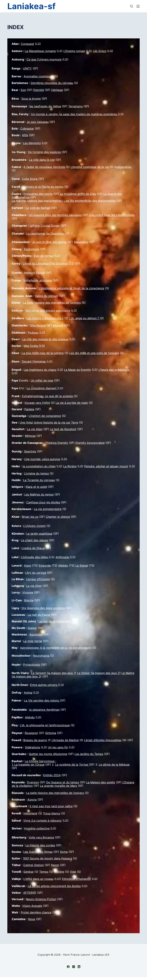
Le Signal (81, 565)
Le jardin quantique (39, 533)
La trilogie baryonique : (40, 761)
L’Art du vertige (35, 572)
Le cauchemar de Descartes (45, 233)
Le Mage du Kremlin (77, 369)
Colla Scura (30, 179)
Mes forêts (31, 346)
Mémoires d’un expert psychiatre (48, 310)
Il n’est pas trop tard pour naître (51, 806)
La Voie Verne (32, 641)
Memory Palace (34, 272)
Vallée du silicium (46, 296)
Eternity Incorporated (90, 443)
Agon (27, 565)
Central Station (33, 865)
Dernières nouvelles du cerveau (52, 83)
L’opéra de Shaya (33, 548)
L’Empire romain (74, 51)
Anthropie (63, 557)
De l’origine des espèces (45, 152)
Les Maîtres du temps (39, 494)
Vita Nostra (38, 325)
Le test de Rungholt (63, 429)
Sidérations (32, 747)
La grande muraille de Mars (58, 785)
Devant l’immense (34, 361)
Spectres (30, 451)
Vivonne (27, 592)
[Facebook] (68, 966)
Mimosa (30, 436)
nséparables (123, 167)
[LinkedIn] (79, 966)
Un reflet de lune (42, 380)
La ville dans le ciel (42, 160)
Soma (64, 852)
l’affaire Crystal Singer (44, 225)
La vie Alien (34, 429)
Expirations (31, 249)
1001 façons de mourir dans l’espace (47, 858)
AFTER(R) (29, 892)
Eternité (38, 90)
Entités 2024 (52, 775)
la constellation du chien (39, 466)
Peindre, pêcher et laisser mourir (106, 466)
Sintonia (50, 733)
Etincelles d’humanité (76, 879)
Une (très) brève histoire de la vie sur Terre (49, 422)
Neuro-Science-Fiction (41, 899)
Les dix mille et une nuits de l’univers (94, 353)
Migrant (58, 325)
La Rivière (70, 466)
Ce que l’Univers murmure (44, 59)
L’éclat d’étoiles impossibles (102, 740)
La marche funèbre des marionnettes (37, 200)
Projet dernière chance (36, 912)
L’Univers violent (34, 526)
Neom (55, 865)
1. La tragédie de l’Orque (28, 764)
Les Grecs (99, 51)
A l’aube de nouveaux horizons (44, 167)
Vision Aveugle (32, 906)
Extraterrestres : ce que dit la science (48, 396)
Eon (23, 90)
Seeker (32, 628)
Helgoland (30, 813)
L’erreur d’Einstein (38, 579)
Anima (28, 692)
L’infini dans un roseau (38, 879)
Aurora (32, 799)
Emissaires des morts (38, 194)
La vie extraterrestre (47, 509)
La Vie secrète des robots (42, 700)
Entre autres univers (44, 685)
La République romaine (40, 51)
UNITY (27, 68)
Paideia (29, 409)
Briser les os (30, 516)
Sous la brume (31, 98)
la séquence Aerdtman (44, 709)
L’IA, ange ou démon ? (84, 318)
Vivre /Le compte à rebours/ (42, 820)
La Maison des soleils (100, 782)
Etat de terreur (44, 256)
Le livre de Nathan (38, 208)
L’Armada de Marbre (65, 740)
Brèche (29, 600)
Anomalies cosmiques (38, 76)
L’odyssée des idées (35, 557)
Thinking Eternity (56, 443)
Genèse (28, 871)
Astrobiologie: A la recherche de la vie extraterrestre (55, 647)
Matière (59, 871)
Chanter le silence (58, 516)
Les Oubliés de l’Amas (38, 852)
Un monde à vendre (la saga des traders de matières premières (74, 114)
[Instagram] (73, 966)
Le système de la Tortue (72, 764)
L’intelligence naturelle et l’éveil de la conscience (71, 288)
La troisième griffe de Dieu (78, 194)
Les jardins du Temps (89, 754)
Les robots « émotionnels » (45, 318)
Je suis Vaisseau (38, 122)
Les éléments (32, 143)
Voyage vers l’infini (37, 403)
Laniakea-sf (31, 6)
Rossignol (31, 733)
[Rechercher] (131, 6)
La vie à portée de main (72, 403)
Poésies (33, 332)
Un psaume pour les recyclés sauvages (55, 215)
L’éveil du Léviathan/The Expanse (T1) (48, 263)
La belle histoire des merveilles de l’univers (52, 302)
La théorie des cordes (40, 845)
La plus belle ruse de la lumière (43, 353)
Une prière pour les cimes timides (112, 215)
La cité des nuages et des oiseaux (45, 339)
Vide (73, 871)
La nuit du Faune (39, 614)
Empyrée (45, 565)
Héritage (57, 90)
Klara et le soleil (36, 487)
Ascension (36, 634)
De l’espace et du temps (62, 782)
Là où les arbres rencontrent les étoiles (54, 886)
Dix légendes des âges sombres (43, 608)
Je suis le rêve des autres (49, 242)
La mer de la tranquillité (55, 621)
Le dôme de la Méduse (114, 764)
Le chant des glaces (34, 540)
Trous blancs (51, 813)
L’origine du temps (36, 473)
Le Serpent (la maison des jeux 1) (53, 673)
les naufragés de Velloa (45, 106)
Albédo (63, 565)
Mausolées (81, 242)
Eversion (33, 782)
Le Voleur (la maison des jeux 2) (99, 673)
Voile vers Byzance (41, 837)
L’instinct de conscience (45, 416)
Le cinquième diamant (42, 388)
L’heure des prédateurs (114, 369)
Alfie (25, 135)
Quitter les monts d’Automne (48, 754)
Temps (43, 871)
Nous (31, 919)
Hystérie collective (37, 828)
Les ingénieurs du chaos (40, 369)
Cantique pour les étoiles (43, 502)
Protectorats (31, 664)
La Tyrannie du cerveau (39, 480)
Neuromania (41, 655)
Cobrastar (27, 128)
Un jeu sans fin (58, 747)
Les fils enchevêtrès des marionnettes (90, 200)
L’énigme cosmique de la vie (90, 167)
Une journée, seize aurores (42, 459)
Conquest (27, 44)
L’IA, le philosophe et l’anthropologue (45, 725)
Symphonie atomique (37, 280)
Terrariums (75, 106)
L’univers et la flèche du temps (42, 186)
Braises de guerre (35, 740)
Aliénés (30, 717)
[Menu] (138, 6)
